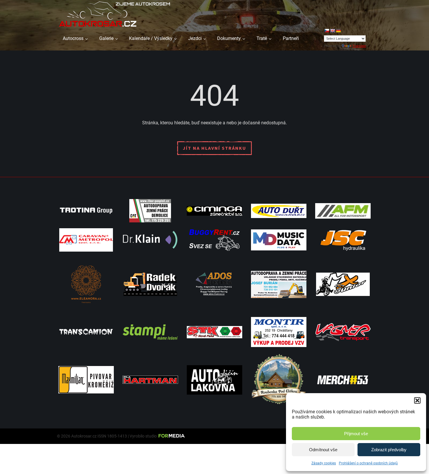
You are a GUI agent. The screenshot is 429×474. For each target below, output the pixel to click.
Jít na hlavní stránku (214, 148)
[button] (417, 400)
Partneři (291, 38)
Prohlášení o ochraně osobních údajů (368, 463)
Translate (359, 46)
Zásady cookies (323, 463)
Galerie (106, 38)
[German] (338, 30)
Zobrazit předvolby (389, 449)
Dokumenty (229, 38)
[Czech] (326, 30)
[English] (332, 30)
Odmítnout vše (323, 449)
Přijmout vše (356, 433)
